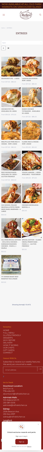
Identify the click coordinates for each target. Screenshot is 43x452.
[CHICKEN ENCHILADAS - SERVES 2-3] (32, 193)
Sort (4, 43)
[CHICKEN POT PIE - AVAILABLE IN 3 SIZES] (11, 97)
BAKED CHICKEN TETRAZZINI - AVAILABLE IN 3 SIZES (31, 111)
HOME (6, 330)
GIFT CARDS (8, 350)
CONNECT (8, 353)
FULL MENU (8, 333)
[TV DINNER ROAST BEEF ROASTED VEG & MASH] (11, 265)
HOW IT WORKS (10, 345)
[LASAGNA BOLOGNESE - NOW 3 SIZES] (32, 66)
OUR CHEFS (8, 348)
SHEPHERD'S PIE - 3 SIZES (10, 78)
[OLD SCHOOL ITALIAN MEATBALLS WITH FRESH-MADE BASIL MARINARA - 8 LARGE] (11, 193)
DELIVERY (8, 343)
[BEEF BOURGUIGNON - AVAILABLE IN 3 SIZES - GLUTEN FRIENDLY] (11, 160)
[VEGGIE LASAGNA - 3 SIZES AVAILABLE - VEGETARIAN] (32, 160)
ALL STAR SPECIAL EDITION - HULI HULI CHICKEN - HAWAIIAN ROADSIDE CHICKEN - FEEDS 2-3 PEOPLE (11, 244)
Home (3, 28)
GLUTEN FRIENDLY (12, 335)
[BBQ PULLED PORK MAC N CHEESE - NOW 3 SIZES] (11, 130)
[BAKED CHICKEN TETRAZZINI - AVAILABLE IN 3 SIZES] (32, 97)
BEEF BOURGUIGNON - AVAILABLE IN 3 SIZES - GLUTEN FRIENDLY (9, 174)
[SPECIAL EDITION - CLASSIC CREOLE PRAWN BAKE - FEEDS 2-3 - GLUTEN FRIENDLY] (32, 228)
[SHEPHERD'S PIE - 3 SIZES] (11, 66)
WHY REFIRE (9, 340)
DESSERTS (8, 338)
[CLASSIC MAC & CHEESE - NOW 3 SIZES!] (32, 130)
